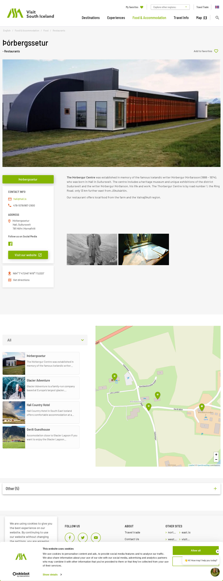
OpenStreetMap (203, 465)
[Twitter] (83, 538)
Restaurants (59, 30)
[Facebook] (70, 538)
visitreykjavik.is (186, 539)
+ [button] (216, 455)
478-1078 (18, 205)
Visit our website (26, 255)
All (9, 340)
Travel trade (132, 532)
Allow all (196, 550)
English (7, 30)
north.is (172, 532)
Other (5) (12, 488)
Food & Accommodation (27, 30)
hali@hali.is (20, 198)
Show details (50, 574)
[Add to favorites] (207, 51)
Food (45, 30)
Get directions (21, 279)
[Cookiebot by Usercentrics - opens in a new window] (21, 574)
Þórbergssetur (28, 179)
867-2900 (29, 205)
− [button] (216, 459)
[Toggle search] (217, 17)
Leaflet (191, 465)
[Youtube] (96, 538)
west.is (172, 539)
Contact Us (132, 539)
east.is (186, 532)
